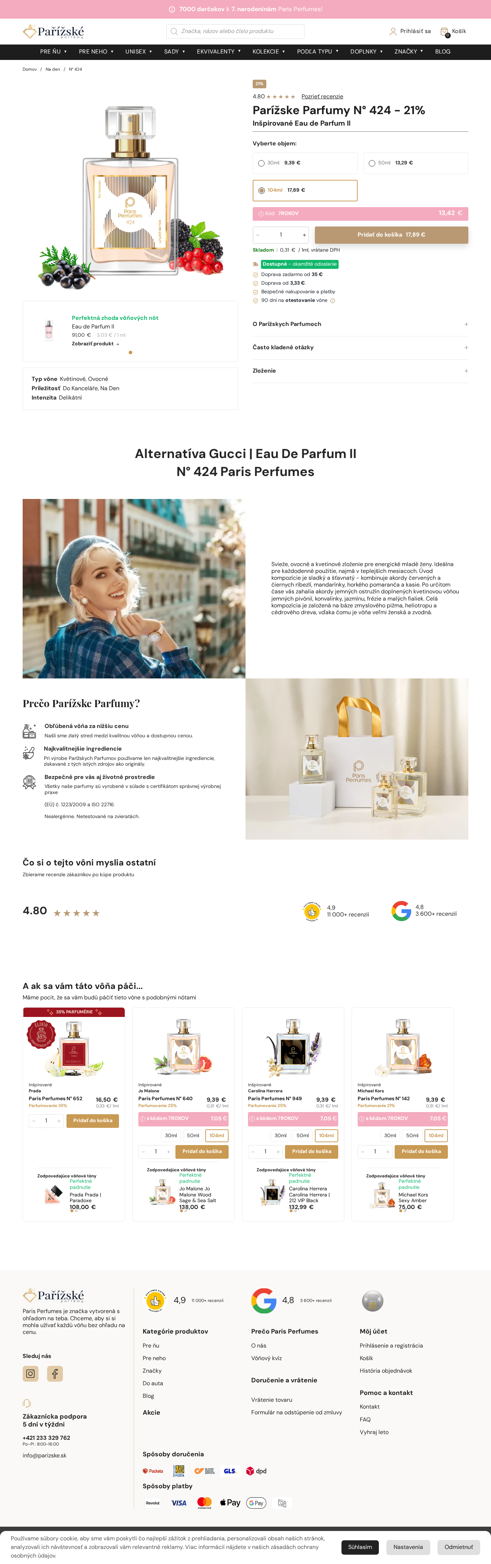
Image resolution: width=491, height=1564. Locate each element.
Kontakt (370, 1407)
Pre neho (93, 52)
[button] (360, 324)
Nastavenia (408, 1547)
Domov (30, 69)
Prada (85, 1198)
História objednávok (386, 1371)
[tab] (130, 352)
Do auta (153, 1384)
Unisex (135, 52)
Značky (406, 52)
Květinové (73, 379)
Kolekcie (266, 52)
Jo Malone (197, 1195)
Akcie (151, 1413)
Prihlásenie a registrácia (391, 1346)
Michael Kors (413, 1198)
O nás (258, 1346)
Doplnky (363, 52)
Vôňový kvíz (266, 1359)
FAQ (365, 1420)
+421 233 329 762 (46, 1438)
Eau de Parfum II (306, 454)
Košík (366, 1359)
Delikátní (70, 398)
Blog (443, 52)
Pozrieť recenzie (322, 97)
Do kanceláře (80, 389)
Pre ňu (50, 52)
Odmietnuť (459, 1547)
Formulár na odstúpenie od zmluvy (296, 1413)
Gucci (227, 454)
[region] (130, 187)
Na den (53, 69)
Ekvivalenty (216, 52)
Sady (171, 52)
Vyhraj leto (374, 1432)
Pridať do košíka (391, 235)
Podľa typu (314, 52)
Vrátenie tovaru (271, 1400)
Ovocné (98, 379)
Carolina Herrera (309, 1195)
